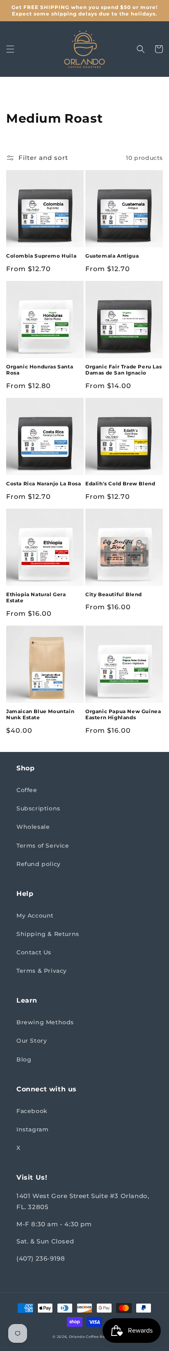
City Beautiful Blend (113, 594)
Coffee (26, 790)
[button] (10, 49)
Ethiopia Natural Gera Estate (36, 597)
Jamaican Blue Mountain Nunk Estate (40, 714)
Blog (23, 1059)
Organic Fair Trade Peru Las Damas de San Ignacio (123, 370)
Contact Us (33, 952)
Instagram (32, 1129)
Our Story (31, 1040)
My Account (35, 915)
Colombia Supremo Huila (41, 256)
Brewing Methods (45, 1022)
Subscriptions (38, 808)
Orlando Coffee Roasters (92, 1337)
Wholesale (33, 826)
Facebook (32, 1111)
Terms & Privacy (41, 970)
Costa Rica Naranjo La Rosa (43, 483)
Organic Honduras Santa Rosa (39, 370)
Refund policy (38, 864)
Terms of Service (42, 845)
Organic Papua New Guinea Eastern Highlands (123, 714)
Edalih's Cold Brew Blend (120, 483)
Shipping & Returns (47, 934)
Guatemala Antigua (112, 256)
